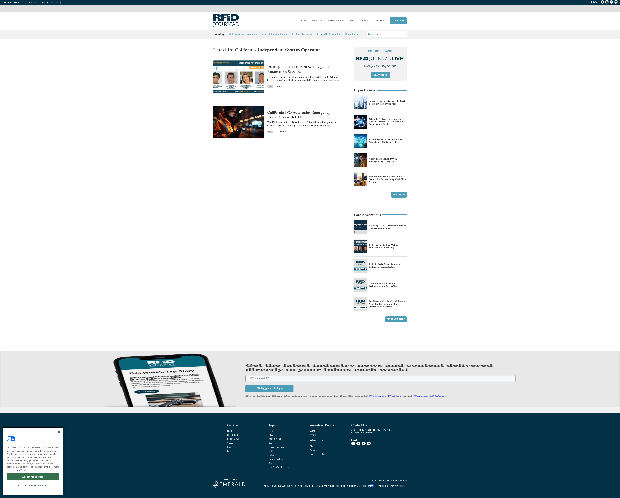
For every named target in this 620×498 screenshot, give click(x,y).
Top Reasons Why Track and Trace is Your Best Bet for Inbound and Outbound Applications (387, 303)
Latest (299, 21)
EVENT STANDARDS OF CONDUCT (330, 486)
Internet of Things (276, 439)
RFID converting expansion (243, 34)
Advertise (33, 3)
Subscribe (398, 20)
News (270, 86)
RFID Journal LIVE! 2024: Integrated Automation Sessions (299, 69)
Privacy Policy (19, 470)
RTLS (271, 435)
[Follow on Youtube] (616, 2)
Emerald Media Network (13, 3)
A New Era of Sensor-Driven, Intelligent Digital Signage (383, 160)
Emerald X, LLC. (383, 481)
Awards (366, 21)
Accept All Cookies (32, 476)
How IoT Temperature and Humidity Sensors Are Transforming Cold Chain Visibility (387, 179)
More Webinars (396, 319)
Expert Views (232, 435)
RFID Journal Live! (50, 3)
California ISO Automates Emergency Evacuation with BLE (298, 114)
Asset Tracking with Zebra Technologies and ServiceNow (383, 285)
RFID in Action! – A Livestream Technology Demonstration (384, 265)
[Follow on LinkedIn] (607, 2)
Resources (334, 21)
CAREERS (276, 486)
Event (352, 21)
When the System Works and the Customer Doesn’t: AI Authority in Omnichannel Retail (386, 121)
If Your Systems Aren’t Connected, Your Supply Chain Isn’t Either (386, 141)
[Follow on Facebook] (602, 2)
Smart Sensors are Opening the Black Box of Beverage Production (387, 102)
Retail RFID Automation (329, 34)
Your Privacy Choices (358, 486)
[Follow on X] (611, 2)
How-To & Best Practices (279, 467)
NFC (271, 451)
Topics (316, 21)
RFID (271, 431)
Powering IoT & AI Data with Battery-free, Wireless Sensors (388, 227)
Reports (272, 463)
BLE (270, 443)
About (312, 446)
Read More (399, 194)
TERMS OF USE (382, 486)
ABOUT (267, 486)
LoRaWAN (273, 455)
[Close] (59, 432)
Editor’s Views (233, 439)
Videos (230, 443)
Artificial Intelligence (277, 447)
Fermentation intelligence (274, 34)
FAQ (229, 451)
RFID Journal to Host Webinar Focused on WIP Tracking (384, 246)
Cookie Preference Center (33, 485)
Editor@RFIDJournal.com (362, 433)
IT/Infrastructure (276, 459)
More (379, 21)
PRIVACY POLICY (397, 486)
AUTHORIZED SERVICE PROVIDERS (297, 486)
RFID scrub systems (302, 34)
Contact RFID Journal (319, 454)
